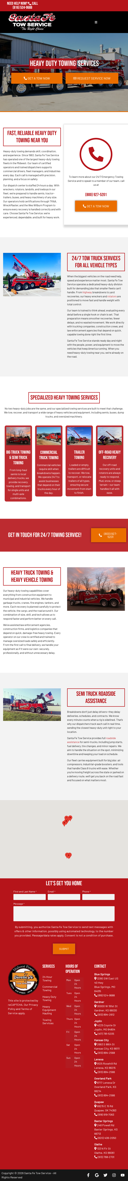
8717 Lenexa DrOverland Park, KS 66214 (105, 1087)
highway (87, 292)
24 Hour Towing (47, 978)
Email (51, 891)
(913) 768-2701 (22, 11)
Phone (86, 891)
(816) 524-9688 (22, 7)
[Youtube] (122, 1175)
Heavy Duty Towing (49, 998)
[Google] (97, 1175)
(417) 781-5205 (106, 1033)
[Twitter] (105, 1175)
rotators (112, 296)
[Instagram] (114, 1175)
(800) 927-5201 (96, 194)
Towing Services (48, 1021)
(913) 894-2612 (106, 1014)
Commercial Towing (49, 988)
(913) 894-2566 (106, 1072)
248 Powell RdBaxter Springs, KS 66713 (106, 1129)
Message (18, 903)
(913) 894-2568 (106, 1052)
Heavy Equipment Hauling (49, 1010)
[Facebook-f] (88, 1175)
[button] (68, 856)
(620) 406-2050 (107, 1138)
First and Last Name (25, 891)
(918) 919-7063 (106, 1114)
